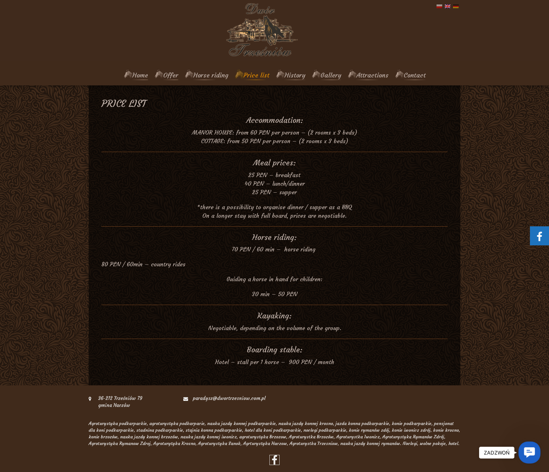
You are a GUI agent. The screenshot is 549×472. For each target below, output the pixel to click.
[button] (529, 452)
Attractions (372, 75)
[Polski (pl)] (439, 6)
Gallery (331, 75)
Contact (415, 75)
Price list (256, 75)
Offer (170, 75)
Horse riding (210, 75)
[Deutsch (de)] (456, 6)
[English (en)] (448, 6)
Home (140, 75)
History (295, 75)
